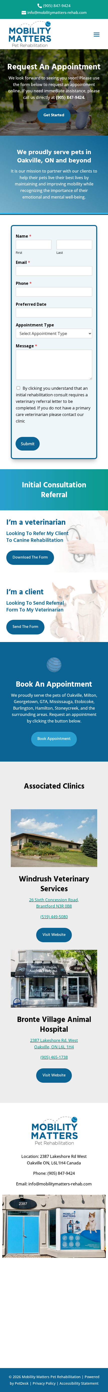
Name (23, 236)
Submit (27, 444)
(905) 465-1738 (54, 1057)
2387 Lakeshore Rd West (63, 1156)
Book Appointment (54, 739)
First (19, 252)
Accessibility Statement (79, 1383)
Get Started (53, 115)
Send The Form (25, 627)
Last (60, 252)
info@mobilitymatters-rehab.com (60, 1184)
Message (26, 346)
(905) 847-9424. (70, 97)
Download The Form (30, 557)
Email (23, 262)
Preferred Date (31, 304)
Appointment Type (35, 325)
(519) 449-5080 (54, 917)
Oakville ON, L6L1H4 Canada (54, 1163)
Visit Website (54, 935)
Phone (24, 283)
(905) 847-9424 (60, 1173)
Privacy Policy (44, 1383)
